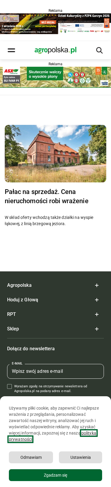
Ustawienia (80, 457)
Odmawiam (31, 457)
